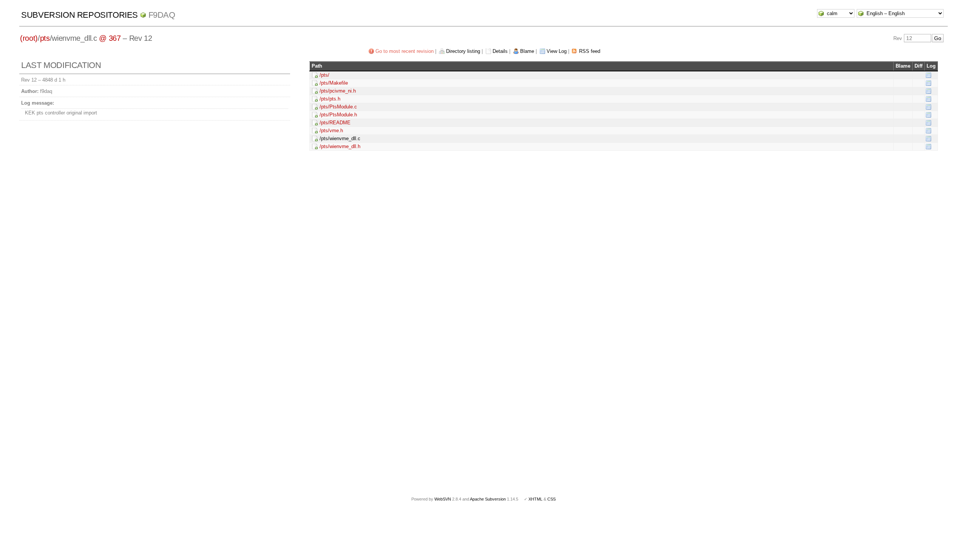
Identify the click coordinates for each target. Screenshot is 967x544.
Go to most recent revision (404, 51)
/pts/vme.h (331, 130)
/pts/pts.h (330, 99)
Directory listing (463, 51)
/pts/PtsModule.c (338, 107)
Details (500, 51)
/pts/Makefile (334, 83)
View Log (557, 51)
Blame (527, 51)
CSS (551, 499)
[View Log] (928, 75)
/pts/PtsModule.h (338, 114)
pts (45, 38)
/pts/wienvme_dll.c (340, 138)
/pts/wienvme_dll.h (340, 146)
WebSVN (442, 499)
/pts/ (324, 75)
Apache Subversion (488, 499)
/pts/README (335, 122)
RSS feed (589, 51)
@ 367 (109, 38)
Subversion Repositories (79, 15)
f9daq (161, 15)
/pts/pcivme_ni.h (338, 91)
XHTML (535, 499)
